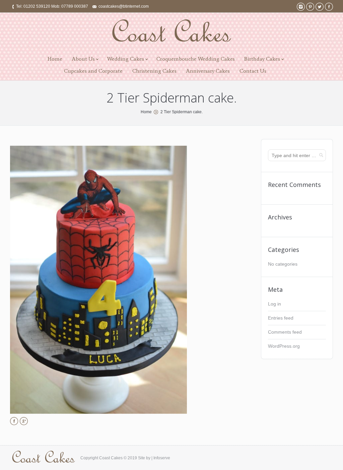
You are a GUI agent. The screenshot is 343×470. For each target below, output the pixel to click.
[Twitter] (320, 7)
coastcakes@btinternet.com (123, 6)
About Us (83, 59)
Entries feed (280, 318)
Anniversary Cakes (208, 71)
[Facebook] (329, 7)
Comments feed (285, 332)
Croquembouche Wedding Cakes (195, 59)
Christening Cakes (154, 71)
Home (55, 59)
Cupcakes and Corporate (93, 71)
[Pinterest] (310, 7)
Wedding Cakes (125, 59)
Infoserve (161, 458)
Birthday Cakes (262, 59)
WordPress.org (284, 346)
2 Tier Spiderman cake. (181, 112)
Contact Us (252, 71)
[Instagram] (301, 7)
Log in (274, 304)
